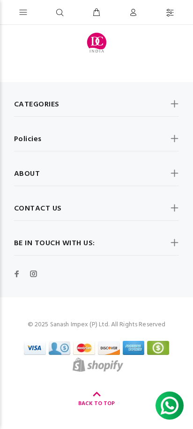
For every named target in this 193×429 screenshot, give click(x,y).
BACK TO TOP (96, 403)
